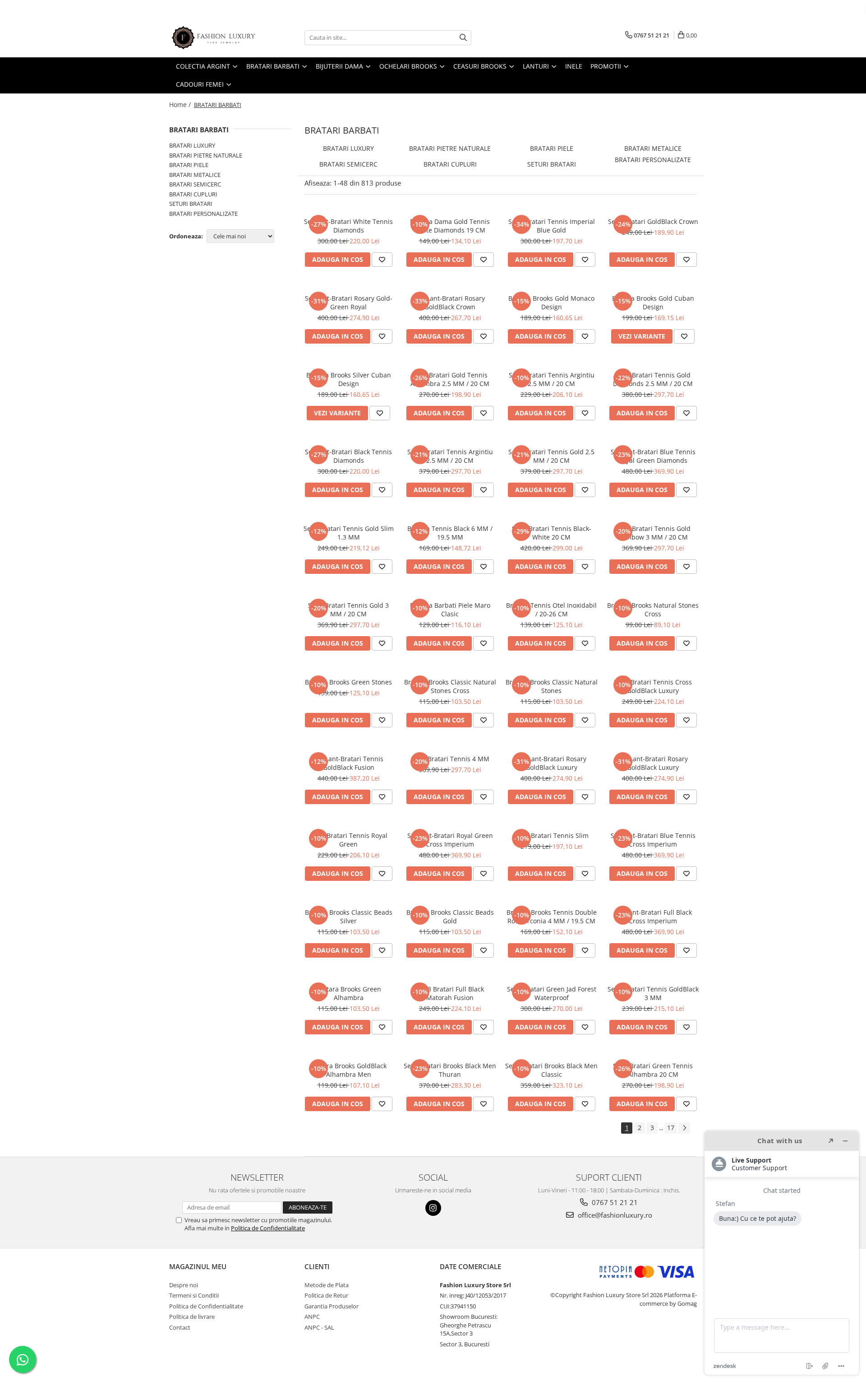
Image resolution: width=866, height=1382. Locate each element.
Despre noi (183, 1285)
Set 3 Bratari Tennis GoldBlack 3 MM (653, 993)
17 (670, 1127)
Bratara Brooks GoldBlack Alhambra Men (348, 1070)
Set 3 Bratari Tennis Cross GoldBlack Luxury (653, 686)
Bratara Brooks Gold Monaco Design (551, 302)
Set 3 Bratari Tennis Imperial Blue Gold (551, 225)
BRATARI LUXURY (192, 145)
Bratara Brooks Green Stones (348, 682)
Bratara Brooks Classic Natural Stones (552, 686)
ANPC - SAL (319, 1327)
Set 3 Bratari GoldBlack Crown (653, 221)
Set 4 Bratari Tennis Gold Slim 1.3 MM (349, 532)
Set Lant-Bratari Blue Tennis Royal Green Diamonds (653, 456)
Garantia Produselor (331, 1306)
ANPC (312, 1316)
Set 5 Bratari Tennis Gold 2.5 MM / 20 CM (551, 456)
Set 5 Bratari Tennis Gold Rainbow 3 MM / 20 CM (653, 532)
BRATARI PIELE (188, 165)
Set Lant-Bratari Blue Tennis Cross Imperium (653, 839)
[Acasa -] (214, 38)
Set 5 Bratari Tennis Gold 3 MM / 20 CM (348, 609)
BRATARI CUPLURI (193, 194)
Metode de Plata (326, 1285)
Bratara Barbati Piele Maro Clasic (450, 609)
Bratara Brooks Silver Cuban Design (348, 379)
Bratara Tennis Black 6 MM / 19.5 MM (450, 532)
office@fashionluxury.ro (614, 1214)
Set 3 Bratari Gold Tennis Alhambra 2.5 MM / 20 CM (449, 379)
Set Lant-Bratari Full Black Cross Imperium (653, 916)
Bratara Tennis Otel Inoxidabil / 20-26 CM (551, 609)
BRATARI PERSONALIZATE (203, 213)
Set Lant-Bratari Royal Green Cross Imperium (450, 839)
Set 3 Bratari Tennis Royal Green (348, 839)
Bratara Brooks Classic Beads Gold (450, 916)
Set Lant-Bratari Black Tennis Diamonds (348, 456)
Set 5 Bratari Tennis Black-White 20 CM (551, 532)
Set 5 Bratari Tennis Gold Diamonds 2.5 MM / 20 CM (653, 379)
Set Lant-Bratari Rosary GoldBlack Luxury (551, 763)
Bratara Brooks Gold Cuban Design (653, 302)
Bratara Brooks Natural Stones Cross (653, 609)
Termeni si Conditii (194, 1295)
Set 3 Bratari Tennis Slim (551, 835)
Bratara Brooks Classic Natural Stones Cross (450, 686)
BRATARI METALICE (195, 175)
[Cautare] (463, 37)
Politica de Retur (326, 1295)
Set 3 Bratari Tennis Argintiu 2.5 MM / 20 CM (551, 379)
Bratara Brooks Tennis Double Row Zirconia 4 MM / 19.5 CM (552, 916)
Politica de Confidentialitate (268, 1228)
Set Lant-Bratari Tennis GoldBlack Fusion (348, 763)
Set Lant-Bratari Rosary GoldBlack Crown (450, 302)
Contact (179, 1327)
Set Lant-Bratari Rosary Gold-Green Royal (348, 302)
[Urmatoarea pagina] (684, 1128)
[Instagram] (433, 1208)
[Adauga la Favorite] (382, 259)
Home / (181, 104)
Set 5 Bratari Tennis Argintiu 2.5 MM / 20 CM (450, 456)
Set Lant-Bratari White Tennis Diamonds (348, 225)
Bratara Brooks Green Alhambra (348, 993)
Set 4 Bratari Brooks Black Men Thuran (450, 1070)
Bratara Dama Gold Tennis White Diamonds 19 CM (450, 225)
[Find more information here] (781, 1253)
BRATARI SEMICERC (195, 184)
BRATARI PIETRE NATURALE (205, 155)
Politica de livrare (192, 1316)
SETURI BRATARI (190, 204)
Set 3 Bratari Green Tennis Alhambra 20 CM (653, 1070)
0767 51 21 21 (614, 1202)
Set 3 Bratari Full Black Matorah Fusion (450, 993)
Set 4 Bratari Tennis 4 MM (450, 758)
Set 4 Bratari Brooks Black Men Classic (551, 1070)
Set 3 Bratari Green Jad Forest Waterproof (551, 993)
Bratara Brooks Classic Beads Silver (348, 916)
